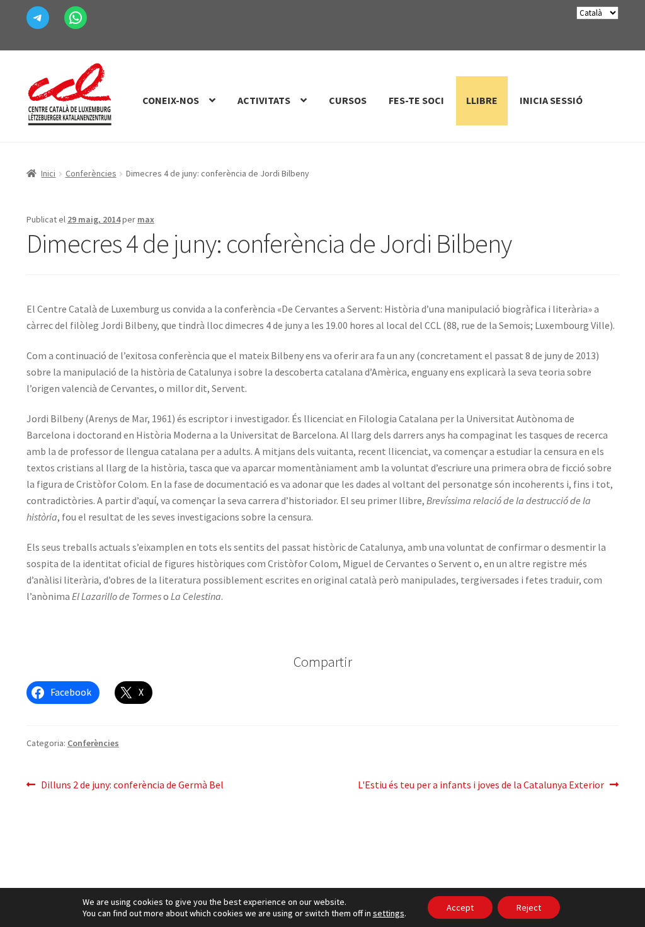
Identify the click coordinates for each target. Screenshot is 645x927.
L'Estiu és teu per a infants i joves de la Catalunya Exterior (481, 785)
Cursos (348, 100)
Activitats (263, 100)
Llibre (482, 100)
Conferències (91, 173)
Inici (48, 173)
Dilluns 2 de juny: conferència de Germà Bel (132, 785)
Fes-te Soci (416, 100)
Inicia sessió (551, 100)
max (145, 219)
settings (388, 913)
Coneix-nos (170, 100)
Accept (460, 907)
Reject (529, 907)
